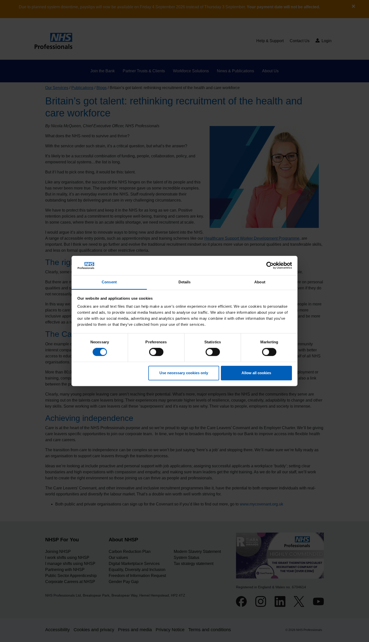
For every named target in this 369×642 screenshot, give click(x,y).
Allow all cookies (256, 373)
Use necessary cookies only (183, 373)
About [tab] (259, 282)
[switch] (156, 352)
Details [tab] (184, 282)
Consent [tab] (109, 282)
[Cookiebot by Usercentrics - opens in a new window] (270, 265)
